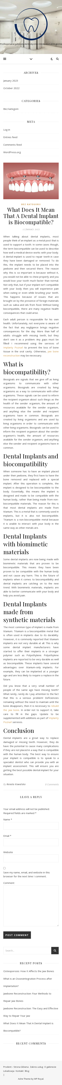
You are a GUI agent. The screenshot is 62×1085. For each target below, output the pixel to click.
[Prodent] (31, 24)
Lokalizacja (8, 1070)
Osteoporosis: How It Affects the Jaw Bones (28, 971)
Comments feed (12, 144)
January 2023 (10, 80)
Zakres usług (36, 1066)
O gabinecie (50, 1066)
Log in (6, 129)
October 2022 (11, 88)
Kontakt (19, 1070)
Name (7, 819)
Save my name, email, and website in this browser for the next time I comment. (26, 874)
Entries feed (10, 137)
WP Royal (38, 1078)
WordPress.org (12, 152)
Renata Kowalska (16, 784)
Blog (27, 1070)
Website (8, 852)
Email (7, 835)
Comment (8, 882)
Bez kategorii (10, 108)
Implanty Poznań (13, 347)
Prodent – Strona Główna (16, 1066)
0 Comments (52, 784)
